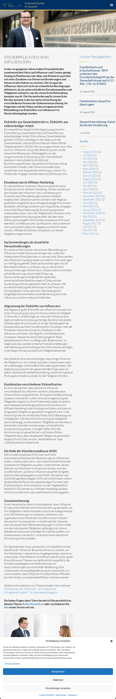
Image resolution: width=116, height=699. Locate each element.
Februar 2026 (90, 172)
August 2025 (90, 179)
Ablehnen (58, 679)
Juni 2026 (88, 158)
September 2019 (92, 220)
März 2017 (89, 233)
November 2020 (92, 213)
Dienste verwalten (12, 663)
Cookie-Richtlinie (46, 695)
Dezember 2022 (92, 199)
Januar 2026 (90, 175)
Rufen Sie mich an (33, 604)
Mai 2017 (88, 230)
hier (6, 607)
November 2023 (92, 196)
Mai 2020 (88, 216)
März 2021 (89, 206)
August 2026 (90, 151)
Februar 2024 (90, 192)
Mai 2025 (88, 185)
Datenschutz (60, 695)
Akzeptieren (58, 671)
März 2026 (89, 168)
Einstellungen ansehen (58, 688)
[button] (111, 641)
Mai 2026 (88, 162)
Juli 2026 (88, 155)
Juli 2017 (88, 226)
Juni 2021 (88, 203)
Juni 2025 (88, 182)
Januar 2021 (90, 209)
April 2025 (89, 189)
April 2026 (89, 165)
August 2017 (90, 223)
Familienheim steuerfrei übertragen (95, 102)
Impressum (72, 695)
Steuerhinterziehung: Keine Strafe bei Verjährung (97, 123)
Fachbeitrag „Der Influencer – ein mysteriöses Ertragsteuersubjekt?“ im (30, 590)
